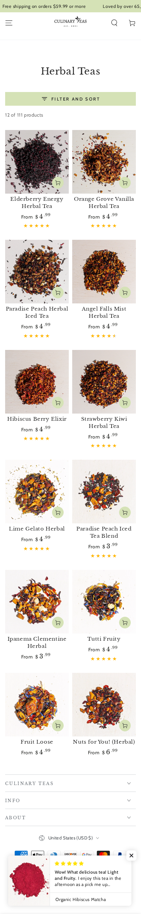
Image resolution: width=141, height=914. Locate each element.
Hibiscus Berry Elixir (37, 419)
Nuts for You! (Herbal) (104, 742)
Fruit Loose (37, 742)
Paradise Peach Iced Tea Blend (103, 532)
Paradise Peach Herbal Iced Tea (37, 312)
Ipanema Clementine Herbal (37, 642)
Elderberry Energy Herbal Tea (36, 202)
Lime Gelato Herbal (37, 528)
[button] (114, 23)
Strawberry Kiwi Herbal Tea (104, 422)
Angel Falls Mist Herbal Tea (104, 312)
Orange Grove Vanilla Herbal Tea (104, 202)
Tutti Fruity (103, 639)
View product (58, 182)
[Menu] (9, 23)
